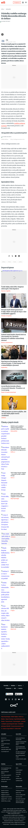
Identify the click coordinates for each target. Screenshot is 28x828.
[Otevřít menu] (25, 2)
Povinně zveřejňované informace (17, 824)
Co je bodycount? (5, 751)
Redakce (13, 685)
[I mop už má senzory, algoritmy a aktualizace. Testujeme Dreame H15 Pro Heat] (5, 522)
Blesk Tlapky (14, 716)
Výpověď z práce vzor (6, 779)
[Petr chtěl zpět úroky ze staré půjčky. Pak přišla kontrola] (6, 539)
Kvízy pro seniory (5, 747)
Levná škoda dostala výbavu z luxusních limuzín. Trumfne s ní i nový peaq (13, 388)
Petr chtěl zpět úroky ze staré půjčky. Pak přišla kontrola (18, 534)
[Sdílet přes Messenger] (15, 256)
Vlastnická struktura (18, 820)
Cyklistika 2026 (19, 780)
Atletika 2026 (19, 778)
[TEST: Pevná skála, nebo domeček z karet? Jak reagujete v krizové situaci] (5, 502)
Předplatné (8, 688)
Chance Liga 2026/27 (8, 728)
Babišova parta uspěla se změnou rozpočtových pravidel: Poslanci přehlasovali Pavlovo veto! (19, 427)
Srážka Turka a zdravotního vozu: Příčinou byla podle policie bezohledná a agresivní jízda (19, 584)
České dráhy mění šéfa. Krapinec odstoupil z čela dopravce (12, 288)
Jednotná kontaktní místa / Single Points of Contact (13, 822)
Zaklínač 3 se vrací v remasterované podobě (17, 571)
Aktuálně (3, 734)
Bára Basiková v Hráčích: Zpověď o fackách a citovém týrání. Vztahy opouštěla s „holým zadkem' (18, 625)
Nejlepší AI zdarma (5, 794)
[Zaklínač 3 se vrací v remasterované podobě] (5, 575)
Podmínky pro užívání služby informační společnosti (13, 817)
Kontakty (6, 685)
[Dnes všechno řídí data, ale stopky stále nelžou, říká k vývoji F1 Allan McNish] (5, 613)
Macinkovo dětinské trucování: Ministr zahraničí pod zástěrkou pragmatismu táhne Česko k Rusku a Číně (18, 448)
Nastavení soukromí (8, 820)
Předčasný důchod (20, 790)
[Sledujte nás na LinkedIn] (6, 699)
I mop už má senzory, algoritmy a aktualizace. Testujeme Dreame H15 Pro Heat (18, 516)
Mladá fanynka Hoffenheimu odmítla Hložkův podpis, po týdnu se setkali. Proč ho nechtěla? (18, 549)
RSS (15, 688)
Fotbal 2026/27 (19, 770)
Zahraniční (8, 9)
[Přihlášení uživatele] (22, 2)
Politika (3, 764)
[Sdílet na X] (12, 256)
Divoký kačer (4, 781)
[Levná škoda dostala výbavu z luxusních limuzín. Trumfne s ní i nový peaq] (14, 377)
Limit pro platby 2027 (20, 794)
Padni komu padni (5, 777)
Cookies (23, 819)
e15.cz (2, 9)
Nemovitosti (9, 721)
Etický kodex (6, 824)
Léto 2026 (18, 734)
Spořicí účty (18, 792)
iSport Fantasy (9, 719)
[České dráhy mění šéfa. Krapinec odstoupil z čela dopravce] (14, 278)
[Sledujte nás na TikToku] (22, 699)
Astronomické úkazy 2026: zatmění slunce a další (21, 748)
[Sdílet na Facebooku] (9, 256)
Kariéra (20, 688)
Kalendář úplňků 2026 (6, 749)
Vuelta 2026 (18, 728)
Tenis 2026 (18, 774)
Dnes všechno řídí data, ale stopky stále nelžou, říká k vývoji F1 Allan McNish (18, 607)
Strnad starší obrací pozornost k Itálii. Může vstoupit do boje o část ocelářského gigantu (13, 311)
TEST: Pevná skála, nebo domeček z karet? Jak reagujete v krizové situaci (17, 495)
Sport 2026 (19, 764)
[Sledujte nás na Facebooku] (12, 699)
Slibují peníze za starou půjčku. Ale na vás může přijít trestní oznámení (14, 413)
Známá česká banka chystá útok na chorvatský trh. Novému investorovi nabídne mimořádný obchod (13, 337)
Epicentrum (3, 738)
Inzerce (20, 685)
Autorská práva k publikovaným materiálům (13, 815)
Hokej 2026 (18, 772)
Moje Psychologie (5, 716)
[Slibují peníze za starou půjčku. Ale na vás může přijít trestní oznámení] (14, 403)
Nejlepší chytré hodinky (6, 796)
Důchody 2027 (19, 796)
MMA (17, 768)
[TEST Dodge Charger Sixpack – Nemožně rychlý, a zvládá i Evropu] (5, 481)
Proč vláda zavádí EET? (6, 775)
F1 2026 (17, 776)
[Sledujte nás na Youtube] (19, 699)
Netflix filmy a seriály (5, 801)
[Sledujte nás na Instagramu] (15, 699)
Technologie (4, 786)
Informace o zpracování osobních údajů (11, 819)
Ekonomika (19, 786)
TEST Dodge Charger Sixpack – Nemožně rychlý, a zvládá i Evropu (18, 474)
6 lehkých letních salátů (21, 759)
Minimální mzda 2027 (20, 799)
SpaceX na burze (5, 790)
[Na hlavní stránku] (3, 2)
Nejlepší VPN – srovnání (6, 799)
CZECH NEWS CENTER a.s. (19, 808)
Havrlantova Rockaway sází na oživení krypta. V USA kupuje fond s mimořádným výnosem (13, 363)
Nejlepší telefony (5, 792)
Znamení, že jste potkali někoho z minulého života (21, 743)
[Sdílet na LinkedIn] (19, 256)
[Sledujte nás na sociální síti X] (9, 699)
